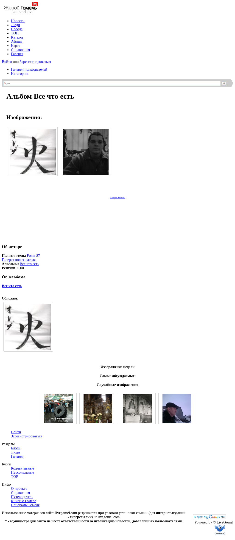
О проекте (19, 488)
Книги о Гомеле (23, 501)
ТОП (15, 33)
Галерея (17, 54)
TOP (14, 476)
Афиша (16, 41)
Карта (15, 46)
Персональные (22, 472)
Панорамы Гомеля (25, 505)
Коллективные (22, 468)
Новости (18, 21)
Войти (7, 62)
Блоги (15, 448)
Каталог (17, 37)
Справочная (20, 50)
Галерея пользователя (19, 260)
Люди (15, 25)
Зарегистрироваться (35, 62)
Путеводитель (22, 497)
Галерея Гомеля (117, 197)
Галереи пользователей (29, 69)
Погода (16, 29)
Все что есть (29, 264)
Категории (19, 74)
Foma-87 (33, 255)
